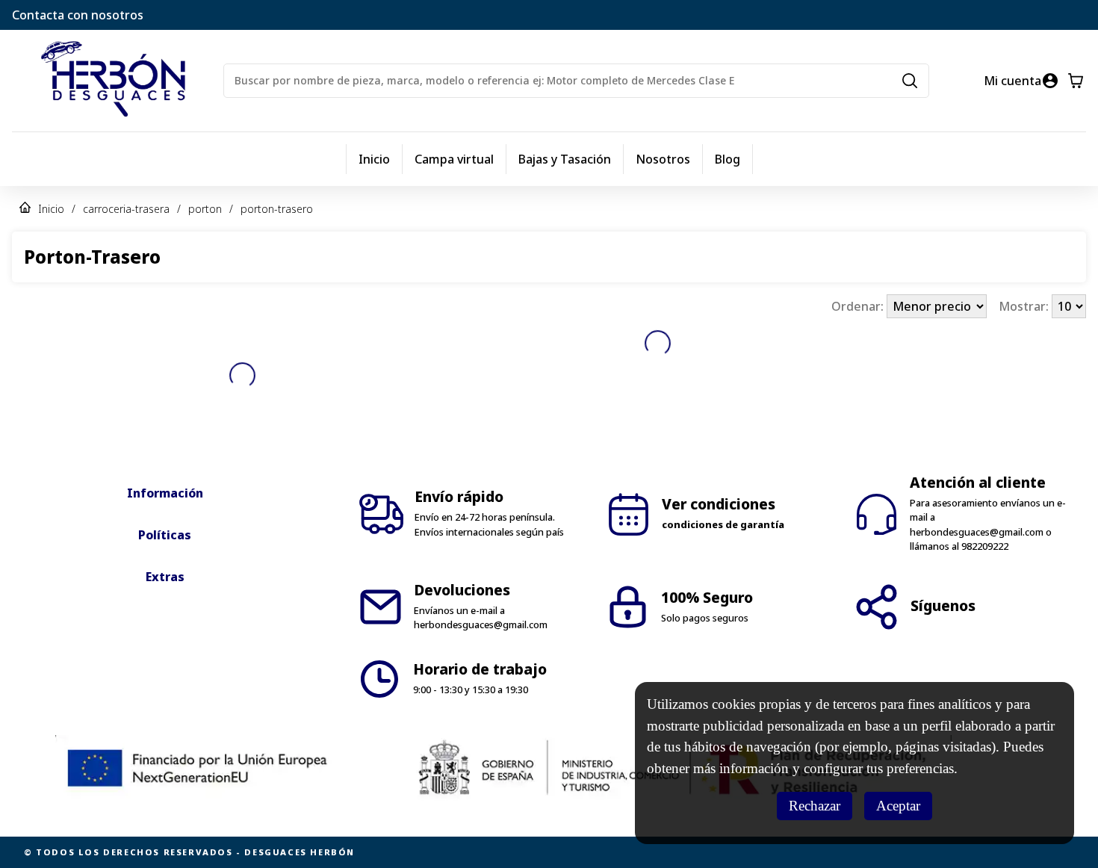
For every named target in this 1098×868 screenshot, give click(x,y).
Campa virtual (454, 159)
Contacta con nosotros (77, 15)
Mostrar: (1025, 306)
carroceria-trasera (126, 209)
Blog (727, 159)
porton (205, 209)
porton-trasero (277, 209)
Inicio (374, 159)
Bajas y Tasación (564, 159)
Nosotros (663, 159)
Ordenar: (859, 306)
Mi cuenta (1012, 80)
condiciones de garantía (723, 524)
